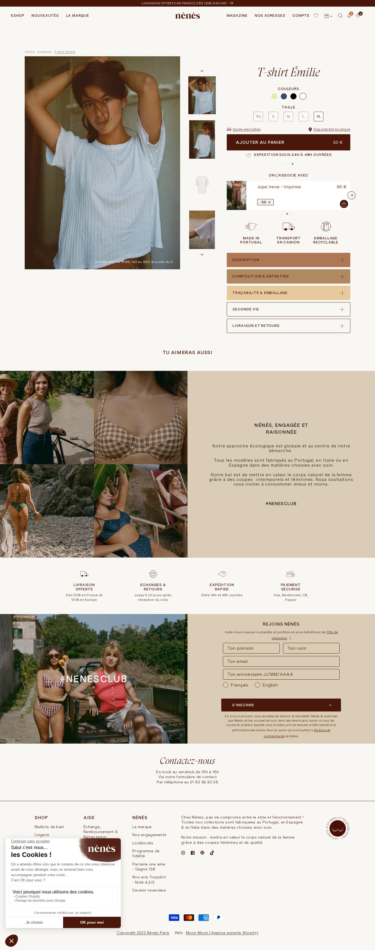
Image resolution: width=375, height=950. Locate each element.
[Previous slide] (225, 195)
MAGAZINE (237, 15)
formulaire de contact (196, 777)
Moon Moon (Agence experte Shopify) (222, 933)
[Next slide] (202, 254)
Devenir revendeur (149, 890)
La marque (142, 827)
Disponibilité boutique (332, 129)
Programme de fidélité (145, 853)
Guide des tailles (247, 129)
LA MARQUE (77, 15)
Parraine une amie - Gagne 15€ (149, 866)
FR (326, 15)
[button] (340, 16)
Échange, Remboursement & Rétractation (100, 832)
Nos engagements (149, 835)
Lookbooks (142, 843)
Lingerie (42, 835)
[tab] (284, 163)
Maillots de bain (49, 827)
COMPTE (301, 15)
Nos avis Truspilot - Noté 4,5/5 (149, 879)
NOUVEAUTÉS (45, 15)
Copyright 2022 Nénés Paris (143, 933)
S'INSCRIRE (243, 705)
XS (258, 116)
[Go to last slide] (202, 71)
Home (30, 52)
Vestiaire (44, 52)
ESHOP (17, 15)
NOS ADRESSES (270, 15)
